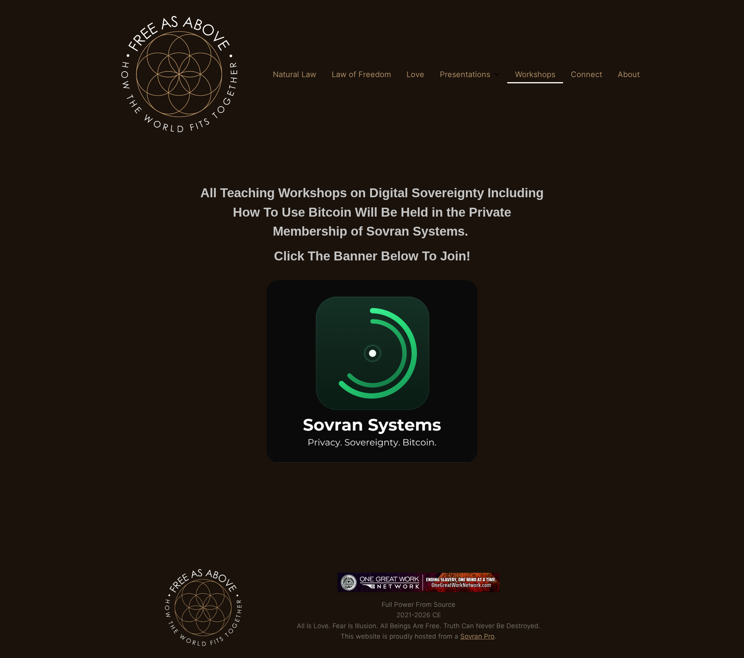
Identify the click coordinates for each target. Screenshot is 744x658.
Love (415, 74)
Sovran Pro (477, 636)
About (629, 74)
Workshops (535, 74)
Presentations (465, 74)
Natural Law (294, 74)
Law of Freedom (361, 74)
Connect (586, 74)
